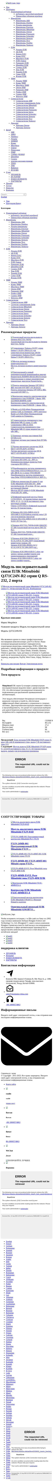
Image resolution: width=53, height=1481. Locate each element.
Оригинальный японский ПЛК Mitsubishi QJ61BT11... (27, 908)
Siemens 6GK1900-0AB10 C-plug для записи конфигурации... (26, 559)
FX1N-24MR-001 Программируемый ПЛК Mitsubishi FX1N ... (24, 846)
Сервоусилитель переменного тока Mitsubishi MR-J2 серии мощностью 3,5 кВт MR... (27, 429)
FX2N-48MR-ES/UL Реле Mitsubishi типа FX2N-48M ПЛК (28, 876)
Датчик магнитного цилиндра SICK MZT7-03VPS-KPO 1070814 (26, 452)
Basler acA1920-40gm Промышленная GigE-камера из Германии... (26, 415)
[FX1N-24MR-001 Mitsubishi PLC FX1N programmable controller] (29, 839)
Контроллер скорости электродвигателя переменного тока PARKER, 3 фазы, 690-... (29, 404)
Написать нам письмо (10, 664)
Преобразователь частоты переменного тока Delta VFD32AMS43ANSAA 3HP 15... (29, 476)
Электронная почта (34, 664)
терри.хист (10, 1103)
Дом (7, 201)
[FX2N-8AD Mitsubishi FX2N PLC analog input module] (29, 824)
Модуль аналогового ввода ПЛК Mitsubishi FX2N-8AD (28, 830)
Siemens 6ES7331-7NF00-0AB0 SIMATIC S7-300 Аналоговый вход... (28, 533)
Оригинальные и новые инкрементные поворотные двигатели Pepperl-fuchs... (27, 380)
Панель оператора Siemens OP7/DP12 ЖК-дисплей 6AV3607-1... (28, 391)
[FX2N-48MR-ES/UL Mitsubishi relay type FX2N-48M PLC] (29, 871)
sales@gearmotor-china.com (17, 994)
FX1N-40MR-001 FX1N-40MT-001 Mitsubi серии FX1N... (29, 862)
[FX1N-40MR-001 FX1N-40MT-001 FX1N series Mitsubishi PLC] (29, 856)
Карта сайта (11, 1084)
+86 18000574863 (13, 1005)
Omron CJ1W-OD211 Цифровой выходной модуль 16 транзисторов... (28, 507)
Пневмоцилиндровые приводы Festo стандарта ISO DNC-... (26, 463)
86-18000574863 (12, 1141)
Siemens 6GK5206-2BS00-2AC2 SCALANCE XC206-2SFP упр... (24, 546)
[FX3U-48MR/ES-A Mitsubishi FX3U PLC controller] (29, 885)
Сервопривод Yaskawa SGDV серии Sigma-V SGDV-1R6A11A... (26, 356)
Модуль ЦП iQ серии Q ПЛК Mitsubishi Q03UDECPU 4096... (27, 491)
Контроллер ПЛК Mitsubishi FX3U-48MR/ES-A (26, 891)
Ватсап (23, 664)
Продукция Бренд (13, 203)
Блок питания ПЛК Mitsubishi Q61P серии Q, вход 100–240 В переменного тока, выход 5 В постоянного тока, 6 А (26, 742)
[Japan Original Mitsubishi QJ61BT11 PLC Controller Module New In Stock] (29, 902)
